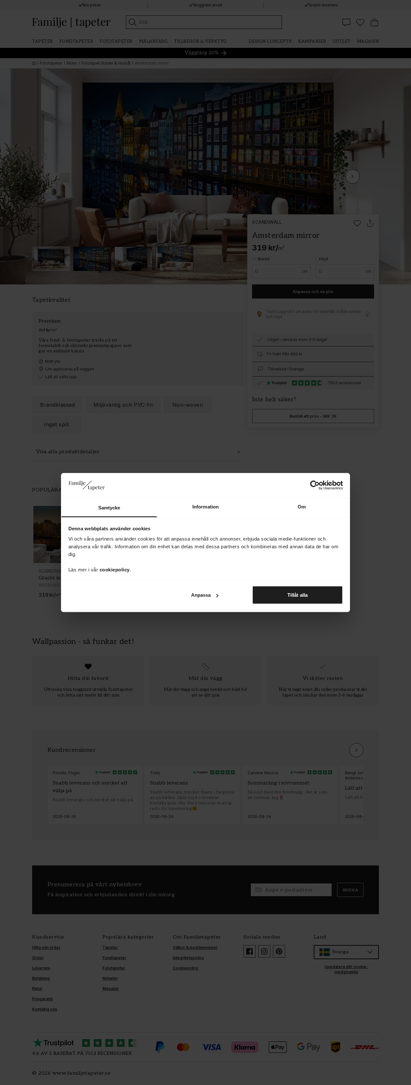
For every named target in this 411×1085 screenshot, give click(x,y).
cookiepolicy (115, 569)
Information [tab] (205, 506)
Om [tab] (302, 506)
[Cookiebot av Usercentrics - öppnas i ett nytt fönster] (315, 485)
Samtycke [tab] (109, 507)
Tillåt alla (297, 595)
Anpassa (201, 595)
